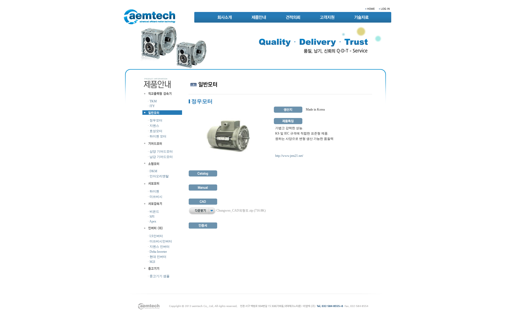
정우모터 (156, 120)
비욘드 (154, 211)
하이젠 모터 (158, 136)
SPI (152, 216)
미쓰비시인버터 (161, 241)
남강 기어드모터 (161, 157)
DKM (153, 171)
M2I (152, 262)
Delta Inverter (158, 252)
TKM (153, 101)
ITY (152, 106)
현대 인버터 (158, 257)
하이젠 (154, 191)
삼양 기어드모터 (161, 151)
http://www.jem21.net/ (289, 156)
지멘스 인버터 (160, 247)
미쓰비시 (156, 197)
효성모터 (156, 131)
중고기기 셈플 (160, 276)
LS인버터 (156, 236)
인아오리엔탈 (159, 176)
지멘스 (154, 126)
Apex (152, 221)
